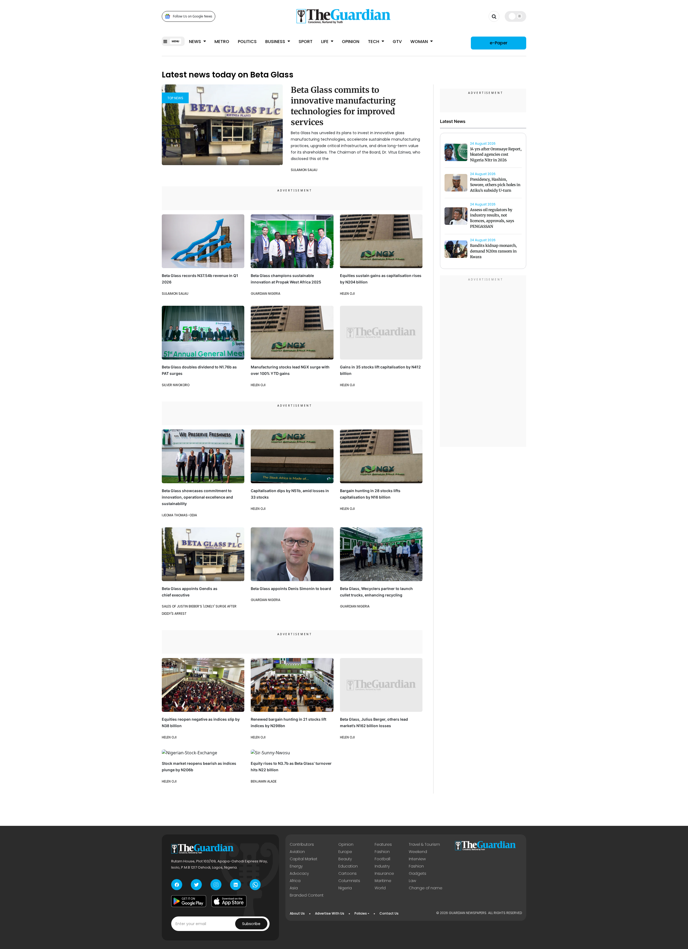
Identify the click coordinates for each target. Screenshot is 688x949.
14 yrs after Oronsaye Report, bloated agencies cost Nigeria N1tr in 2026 (496, 155)
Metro (221, 41)
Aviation (297, 851)
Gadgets (417, 873)
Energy (296, 866)
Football (382, 859)
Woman (419, 41)
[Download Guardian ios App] (229, 901)
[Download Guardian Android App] (188, 901)
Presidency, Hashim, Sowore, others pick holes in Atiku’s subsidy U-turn (495, 185)
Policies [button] (360, 913)
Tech (374, 41)
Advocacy (299, 873)
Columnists (349, 880)
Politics (247, 41)
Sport (306, 41)
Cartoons (347, 873)
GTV (397, 41)
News (195, 41)
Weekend (418, 851)
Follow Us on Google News (192, 16)
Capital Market (303, 859)
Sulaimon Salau (304, 170)
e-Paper (498, 43)
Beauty (345, 859)
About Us (297, 913)
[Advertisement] (483, 362)
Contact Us (389, 913)
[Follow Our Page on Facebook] (176, 884)
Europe (345, 851)
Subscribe (251, 923)
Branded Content (307, 895)
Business (275, 41)
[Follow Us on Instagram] (215, 884)
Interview (417, 859)
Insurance (384, 873)
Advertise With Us (329, 913)
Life (325, 41)
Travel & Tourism (424, 844)
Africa (295, 880)
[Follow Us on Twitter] (196, 884)
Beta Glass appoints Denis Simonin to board (291, 588)
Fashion (382, 851)
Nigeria (345, 888)
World (380, 888)
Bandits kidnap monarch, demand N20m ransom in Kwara (493, 251)
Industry (382, 866)
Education (348, 866)
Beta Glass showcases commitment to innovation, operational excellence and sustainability (197, 497)
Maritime (383, 880)
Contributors (302, 844)
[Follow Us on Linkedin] (235, 884)
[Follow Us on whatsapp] (255, 884)
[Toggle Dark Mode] (516, 16)
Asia (294, 888)
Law (412, 880)
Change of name (425, 888)
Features (383, 844)
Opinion (350, 41)
